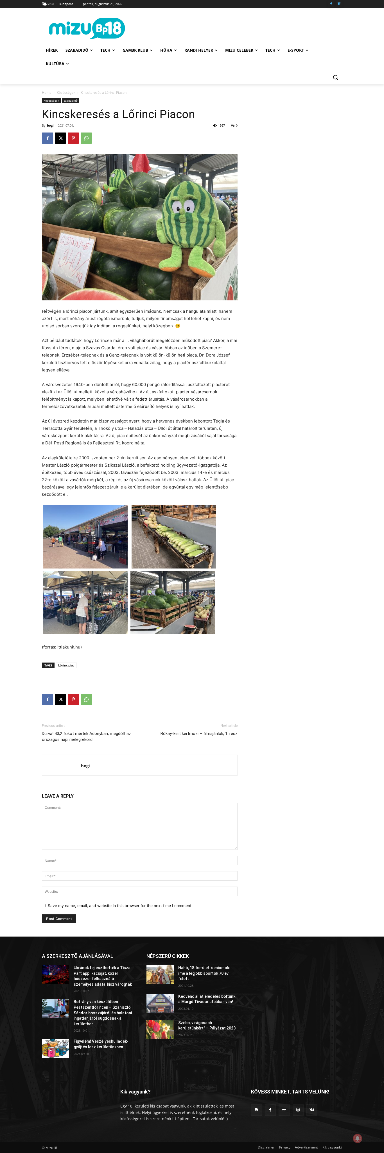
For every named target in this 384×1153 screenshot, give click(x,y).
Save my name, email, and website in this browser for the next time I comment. (120, 905)
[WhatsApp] (86, 138)
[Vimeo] (339, 4)
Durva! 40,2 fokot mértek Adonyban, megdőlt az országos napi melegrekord (86, 736)
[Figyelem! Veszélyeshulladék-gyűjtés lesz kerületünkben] (55, 1048)
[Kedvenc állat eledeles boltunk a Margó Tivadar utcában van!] (160, 1003)
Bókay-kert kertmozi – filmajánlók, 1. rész (199, 733)
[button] (335, 77)
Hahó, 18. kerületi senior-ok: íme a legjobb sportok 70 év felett (204, 973)
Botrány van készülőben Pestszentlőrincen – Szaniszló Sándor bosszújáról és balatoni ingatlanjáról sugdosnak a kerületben (103, 1012)
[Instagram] (298, 1109)
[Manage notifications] (357, 1138)
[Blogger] (256, 1109)
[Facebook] (331, 4)
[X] (60, 138)
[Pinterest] (73, 138)
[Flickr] (284, 1109)
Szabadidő (71, 100)
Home (46, 92)
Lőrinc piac (66, 665)
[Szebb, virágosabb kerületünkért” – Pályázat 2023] (160, 1029)
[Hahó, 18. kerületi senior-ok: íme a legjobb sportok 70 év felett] (160, 974)
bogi (50, 125)
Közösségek (66, 92)
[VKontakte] (311, 1109)
